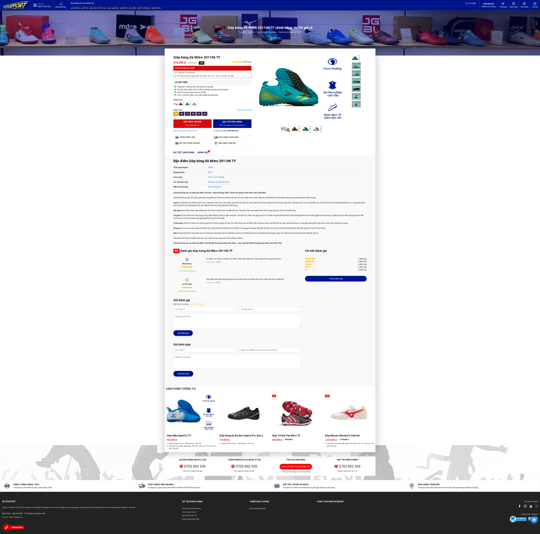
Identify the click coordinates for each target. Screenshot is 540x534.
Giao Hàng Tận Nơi (189, 512)
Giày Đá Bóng (261, 32)
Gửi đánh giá (183, 333)
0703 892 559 (195, 466)
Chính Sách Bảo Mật (257, 509)
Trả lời (218, 262)
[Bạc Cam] (195, 104)
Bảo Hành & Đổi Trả (189, 516)
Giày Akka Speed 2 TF (179, 435)
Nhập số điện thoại (296, 467)
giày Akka (132, 8)
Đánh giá (202, 152)
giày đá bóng (76, 8)
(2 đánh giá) (246, 62)
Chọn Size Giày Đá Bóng (191, 509)
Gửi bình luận (183, 374)
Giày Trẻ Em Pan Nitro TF (286, 435)
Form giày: (178, 177)
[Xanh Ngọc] (188, 104)
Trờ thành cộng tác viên (34, 513)
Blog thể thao (60, 7)
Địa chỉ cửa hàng (232, 123)
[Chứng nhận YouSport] (518, 519)
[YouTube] (529, 506)
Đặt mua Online (192, 123)
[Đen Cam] (181, 104)
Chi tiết (183, 152)
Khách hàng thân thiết (190, 519)
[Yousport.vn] (15, 5)
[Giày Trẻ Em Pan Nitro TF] (296, 412)
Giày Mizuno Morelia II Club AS (342, 435)
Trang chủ (242, 32)
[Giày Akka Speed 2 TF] (191, 412)
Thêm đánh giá (336, 279)
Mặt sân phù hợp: (180, 187)
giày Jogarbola (113, 8)
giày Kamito (156, 8)
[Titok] (535, 506)
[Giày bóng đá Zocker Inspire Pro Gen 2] (243, 412)
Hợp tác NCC (17, 513)
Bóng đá (251, 32)
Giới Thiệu (6, 513)
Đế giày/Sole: (179, 172)
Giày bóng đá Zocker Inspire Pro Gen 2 (241, 435)
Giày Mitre (273, 32)
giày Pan (85, 8)
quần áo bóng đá (144, 8)
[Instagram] (524, 506)
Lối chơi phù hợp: (180, 182)
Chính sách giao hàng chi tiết (185, 131)
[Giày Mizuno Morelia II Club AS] (349, 412)
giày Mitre (124, 8)
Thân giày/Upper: (181, 167)
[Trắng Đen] (175, 104)
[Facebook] (518, 506)
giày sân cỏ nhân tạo (98, 8)
